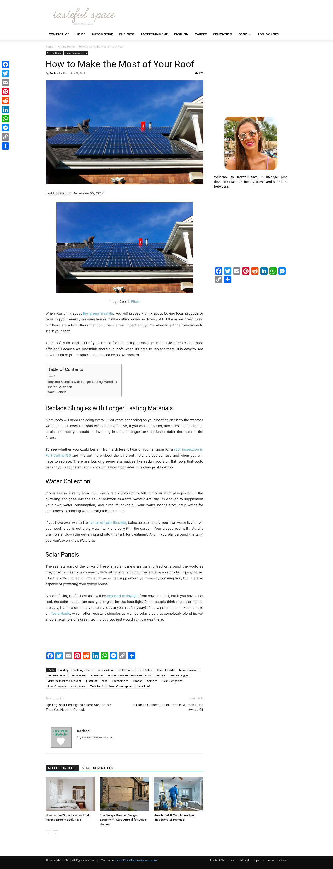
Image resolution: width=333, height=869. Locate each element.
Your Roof (144, 686)
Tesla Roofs (97, 686)
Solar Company (57, 686)
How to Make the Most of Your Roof (129, 675)
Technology (268, 34)
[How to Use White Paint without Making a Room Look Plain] (70, 794)
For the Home (66, 47)
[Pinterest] (5, 91)
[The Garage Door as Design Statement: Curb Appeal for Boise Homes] (124, 794)
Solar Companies (172, 680)
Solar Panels (57, 392)
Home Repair (78, 675)
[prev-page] (48, 833)
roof (104, 680)
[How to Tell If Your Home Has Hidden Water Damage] (178, 794)
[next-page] (55, 833)
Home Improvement (76, 53)
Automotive (102, 34)
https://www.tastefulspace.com (95, 737)
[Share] (5, 145)
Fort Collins (145, 670)
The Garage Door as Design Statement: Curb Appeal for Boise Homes (123, 819)
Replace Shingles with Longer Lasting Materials (82, 382)
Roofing (137, 680)
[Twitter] (5, 73)
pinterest (91, 680)
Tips (256, 860)
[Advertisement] (250, 79)
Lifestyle (245, 860)
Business (127, 34)
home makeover (189, 670)
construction (105, 670)
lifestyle (160, 675)
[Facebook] (5, 64)
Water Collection (60, 387)
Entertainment (154, 34)
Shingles (152, 680)
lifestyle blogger (179, 675)
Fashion (181, 34)
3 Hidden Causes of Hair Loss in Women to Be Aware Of (168, 707)
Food (242, 34)
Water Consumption (121, 686)
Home (80, 34)
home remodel (56, 675)
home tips (97, 675)
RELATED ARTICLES (62, 768)
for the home (126, 670)
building (63, 670)
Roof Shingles (120, 680)
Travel (232, 860)
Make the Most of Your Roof (64, 680)
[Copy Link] (5, 136)
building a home (83, 670)
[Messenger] (5, 127)
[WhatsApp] (5, 118)
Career (201, 34)
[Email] (5, 82)
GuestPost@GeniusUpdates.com (136, 860)
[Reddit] (5, 100)
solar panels (78, 686)
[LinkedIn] (5, 109)
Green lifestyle (165, 670)
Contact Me (59, 34)
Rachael (55, 73)
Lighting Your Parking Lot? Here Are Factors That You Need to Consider (79, 707)
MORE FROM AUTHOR (97, 768)
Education (222, 34)
